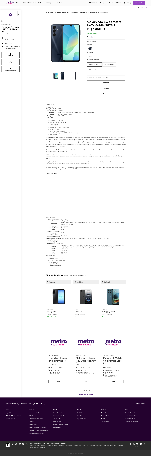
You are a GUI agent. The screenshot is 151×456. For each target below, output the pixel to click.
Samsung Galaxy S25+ (87, 167)
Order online (106, 93)
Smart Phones (93, 12)
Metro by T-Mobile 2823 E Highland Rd (66, 12)
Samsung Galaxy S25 (75, 167)
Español (146, 7)
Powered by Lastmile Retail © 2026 (75, 453)
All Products (83, 12)
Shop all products (86, 326)
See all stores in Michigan (86, 394)
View (58, 381)
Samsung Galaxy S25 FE (100, 167)
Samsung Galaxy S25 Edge (116, 167)
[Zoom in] (19, 12)
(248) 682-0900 (109, 373)
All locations (49, 12)
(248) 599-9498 (82, 370)
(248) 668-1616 (55, 370)
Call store (106, 88)
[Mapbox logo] (2, 21)
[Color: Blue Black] (90, 48)
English (141, 7)
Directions (10, 55)
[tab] (50, 104)
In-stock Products (10, 70)
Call (10, 63)
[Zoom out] (19, 14)
